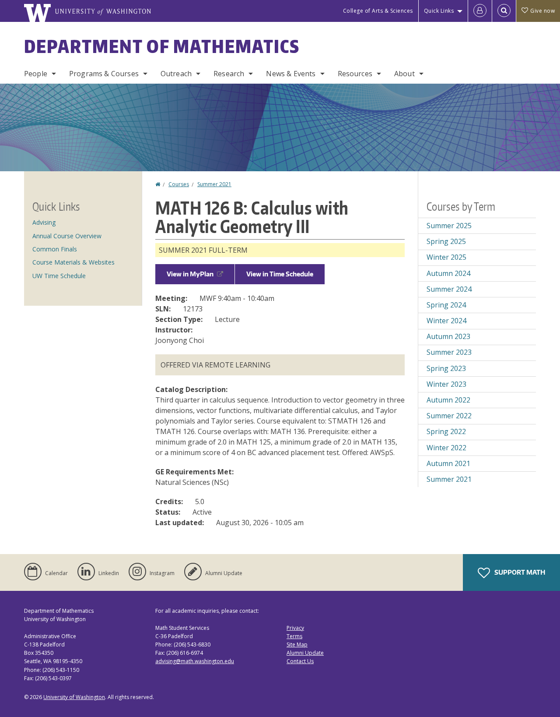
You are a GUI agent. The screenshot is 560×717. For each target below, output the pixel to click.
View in (190, 274)
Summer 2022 (449, 415)
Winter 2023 (446, 384)
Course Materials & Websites (73, 262)
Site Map (297, 644)
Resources (355, 73)
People (35, 73)
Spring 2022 (446, 431)
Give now (542, 10)
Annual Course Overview (67, 236)
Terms (294, 636)
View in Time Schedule (279, 274)
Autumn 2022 (448, 400)
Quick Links (439, 10)
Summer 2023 (449, 352)
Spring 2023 (446, 368)
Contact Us (300, 661)
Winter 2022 (446, 447)
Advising (44, 222)
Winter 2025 (446, 257)
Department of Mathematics (162, 46)
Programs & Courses (104, 73)
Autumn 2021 (448, 463)
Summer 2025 (449, 225)
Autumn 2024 (448, 273)
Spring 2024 (446, 305)
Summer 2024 (449, 289)
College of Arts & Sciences (378, 10)
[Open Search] (504, 11)
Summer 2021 (214, 184)
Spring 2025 (446, 241)
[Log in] (480, 11)
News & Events (290, 73)
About (404, 73)
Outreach (176, 73)
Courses (178, 184)
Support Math (519, 572)
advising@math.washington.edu (194, 661)
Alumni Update (305, 653)
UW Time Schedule (59, 276)
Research (229, 73)
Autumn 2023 (448, 336)
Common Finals (54, 249)
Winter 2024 (446, 320)
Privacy (295, 628)
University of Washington (74, 697)
